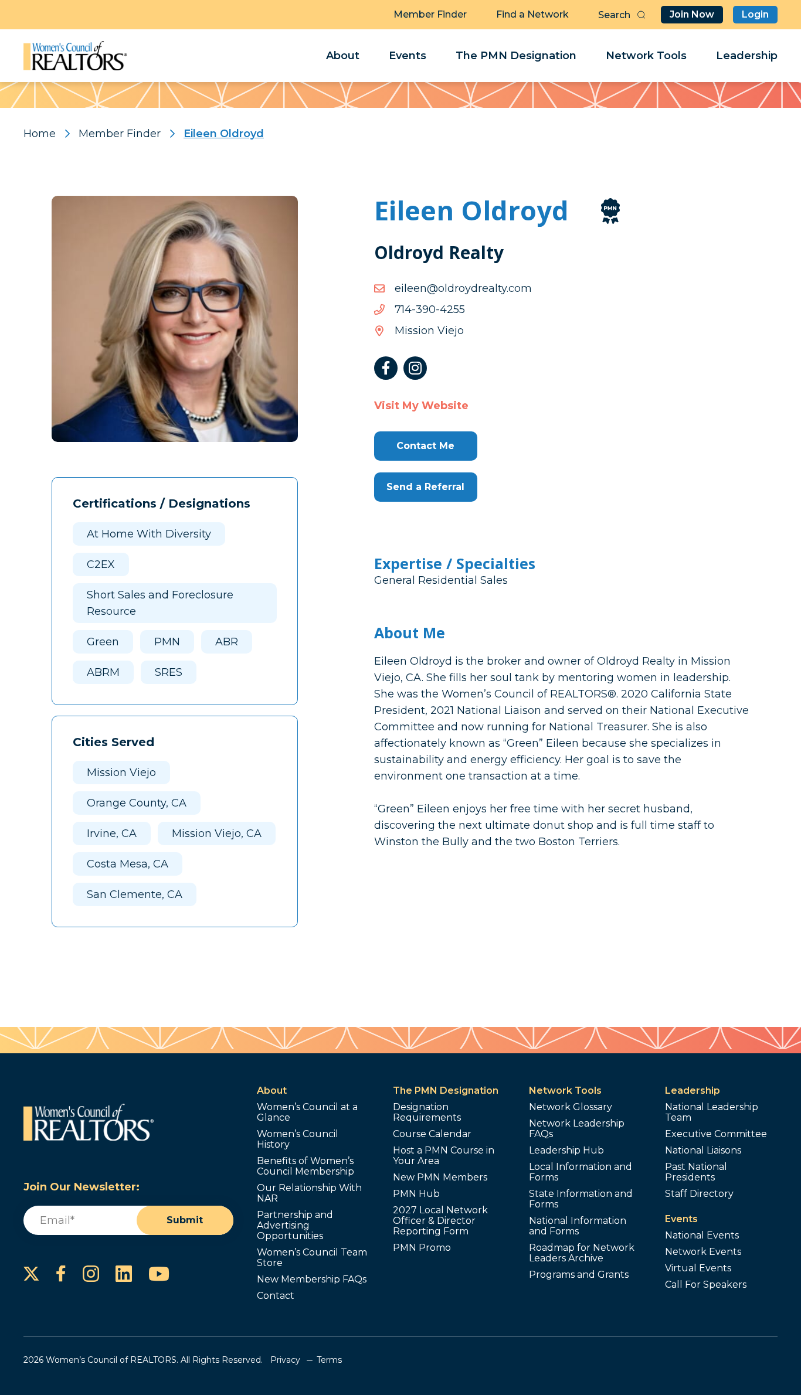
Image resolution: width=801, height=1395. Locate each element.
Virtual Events (698, 1268)
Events (407, 55)
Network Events (703, 1252)
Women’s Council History (297, 1139)
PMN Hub (416, 1194)
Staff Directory (699, 1194)
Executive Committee (716, 1134)
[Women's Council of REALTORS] (75, 55)
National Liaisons (703, 1150)
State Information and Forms (581, 1199)
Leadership (747, 55)
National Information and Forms (577, 1226)
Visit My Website (421, 405)
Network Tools (646, 55)
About (342, 55)
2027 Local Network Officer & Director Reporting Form (440, 1221)
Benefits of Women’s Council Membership (305, 1166)
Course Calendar (432, 1134)
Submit (185, 1220)
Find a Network (532, 14)
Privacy (285, 1360)
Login (755, 14)
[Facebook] (386, 368)
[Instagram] (415, 368)
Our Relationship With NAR (309, 1193)
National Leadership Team (711, 1112)
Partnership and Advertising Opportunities (295, 1225)
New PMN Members (440, 1177)
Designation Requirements (427, 1112)
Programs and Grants (579, 1275)
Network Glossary (570, 1107)
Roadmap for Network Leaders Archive (581, 1253)
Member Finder (430, 14)
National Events (702, 1235)
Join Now (692, 14)
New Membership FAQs (311, 1279)
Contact (275, 1296)
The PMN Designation (516, 55)
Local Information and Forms (580, 1172)
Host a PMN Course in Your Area (443, 1155)
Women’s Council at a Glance (307, 1112)
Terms (329, 1360)
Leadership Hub (566, 1150)
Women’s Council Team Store (312, 1257)
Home (39, 133)
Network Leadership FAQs (576, 1128)
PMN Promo (422, 1248)
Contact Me (425, 445)
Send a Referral (425, 486)
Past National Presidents (696, 1172)
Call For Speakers (705, 1285)
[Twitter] (31, 1274)
